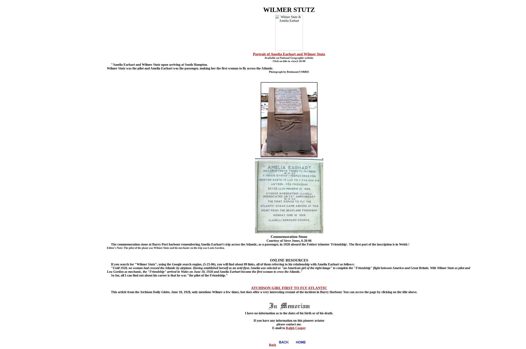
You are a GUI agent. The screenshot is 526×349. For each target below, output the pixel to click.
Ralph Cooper (296, 328)
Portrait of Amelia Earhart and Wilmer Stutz (289, 54)
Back (272, 345)
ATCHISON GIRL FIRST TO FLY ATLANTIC (289, 288)
